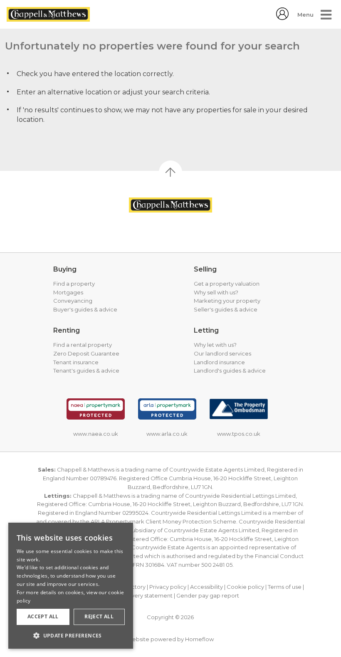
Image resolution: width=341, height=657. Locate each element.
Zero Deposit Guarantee (86, 353)
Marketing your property (227, 300)
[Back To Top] (170, 172)
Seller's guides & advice (225, 309)
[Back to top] (170, 205)
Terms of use (284, 586)
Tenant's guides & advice (86, 370)
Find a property (74, 283)
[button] (71, 635)
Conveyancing (72, 300)
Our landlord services (222, 353)
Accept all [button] (43, 616)
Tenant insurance (76, 362)
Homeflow (199, 639)
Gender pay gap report (207, 595)
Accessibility (206, 586)
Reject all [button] (99, 616)
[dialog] (70, 586)
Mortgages (68, 292)
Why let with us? (215, 344)
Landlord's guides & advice (230, 370)
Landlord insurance (219, 362)
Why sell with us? (216, 292)
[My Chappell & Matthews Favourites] (282, 18)
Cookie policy (245, 586)
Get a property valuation (226, 283)
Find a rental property (82, 344)
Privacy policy (167, 586)
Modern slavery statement (137, 595)
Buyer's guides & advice (85, 309)
